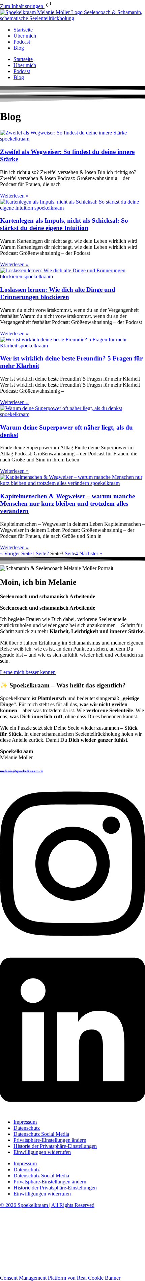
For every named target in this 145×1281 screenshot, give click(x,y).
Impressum (25, 1122)
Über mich (24, 36)
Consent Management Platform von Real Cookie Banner (60, 1278)
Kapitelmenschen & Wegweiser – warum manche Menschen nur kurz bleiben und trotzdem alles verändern (67, 503)
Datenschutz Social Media (41, 1134)
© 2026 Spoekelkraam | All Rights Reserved (47, 1205)
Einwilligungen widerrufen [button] (42, 1152)
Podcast (21, 42)
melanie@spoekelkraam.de (21, 771)
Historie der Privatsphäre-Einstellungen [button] (55, 1146)
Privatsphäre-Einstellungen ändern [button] (49, 1140)
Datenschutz (26, 1128)
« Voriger (10, 553)
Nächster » (90, 553)
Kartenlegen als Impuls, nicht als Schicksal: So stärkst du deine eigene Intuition (64, 224)
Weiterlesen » (14, 196)
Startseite (23, 30)
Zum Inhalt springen (22, 6)
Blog (18, 48)
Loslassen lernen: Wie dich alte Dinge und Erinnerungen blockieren (57, 293)
